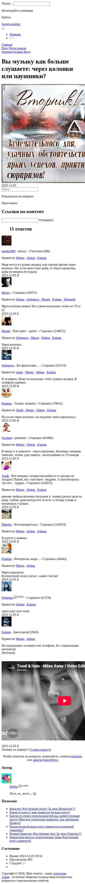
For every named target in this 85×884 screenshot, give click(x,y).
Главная (7, 44)
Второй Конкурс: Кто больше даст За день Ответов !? (45, 833)
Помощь (15, 34)
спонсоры (59, 873)
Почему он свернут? (15, 749)
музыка (18, 51)
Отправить (46, 220)
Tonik (19, 410)
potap (19, 372)
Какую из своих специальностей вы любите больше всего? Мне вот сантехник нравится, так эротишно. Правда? (44, 819)
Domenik (70, 299)
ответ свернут (40, 749)
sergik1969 (8, 251)
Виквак (7, 403)
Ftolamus (7, 597)
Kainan (41, 258)
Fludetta (7, 559)
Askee (5, 877)
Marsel (46, 299)
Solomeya (33, 299)
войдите (76, 756)
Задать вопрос (11, 24)
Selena (31, 258)
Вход (5, 48)
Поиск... (7, 3)
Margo (20, 258)
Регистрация (17, 48)
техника (7, 51)
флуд (27, 51)
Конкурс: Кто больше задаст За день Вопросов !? (42, 808)
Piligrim (6, 524)
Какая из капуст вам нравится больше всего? (39, 812)
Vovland (7, 438)
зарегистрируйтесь (45, 760)
